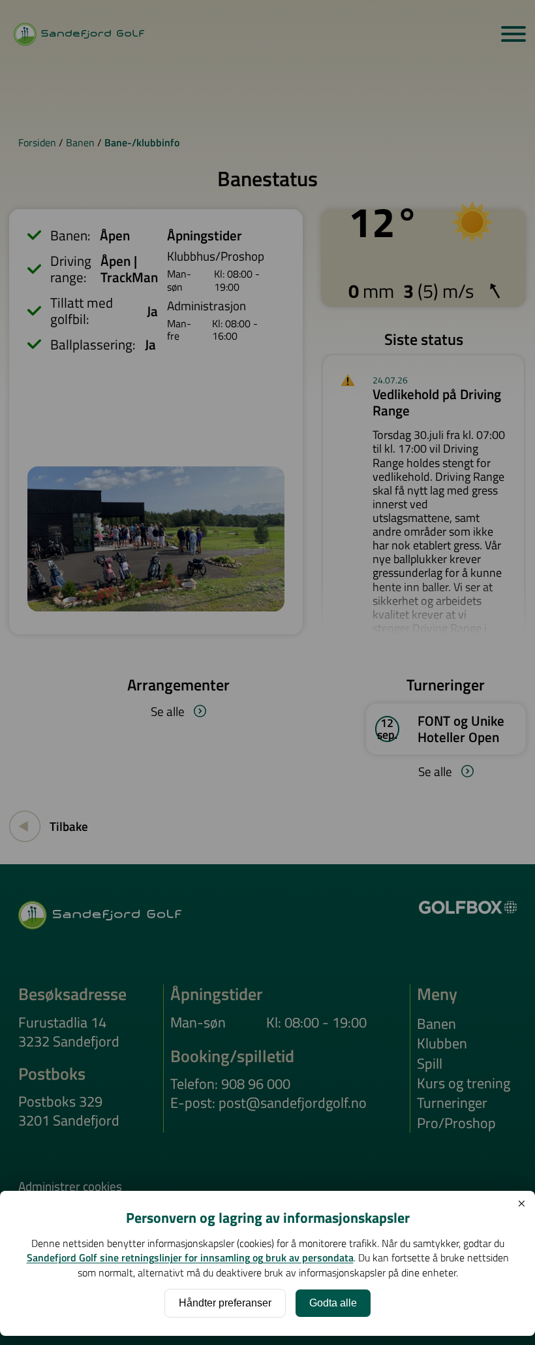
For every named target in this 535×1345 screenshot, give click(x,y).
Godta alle (333, 1302)
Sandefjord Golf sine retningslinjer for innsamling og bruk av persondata (190, 1257)
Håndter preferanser (225, 1302)
